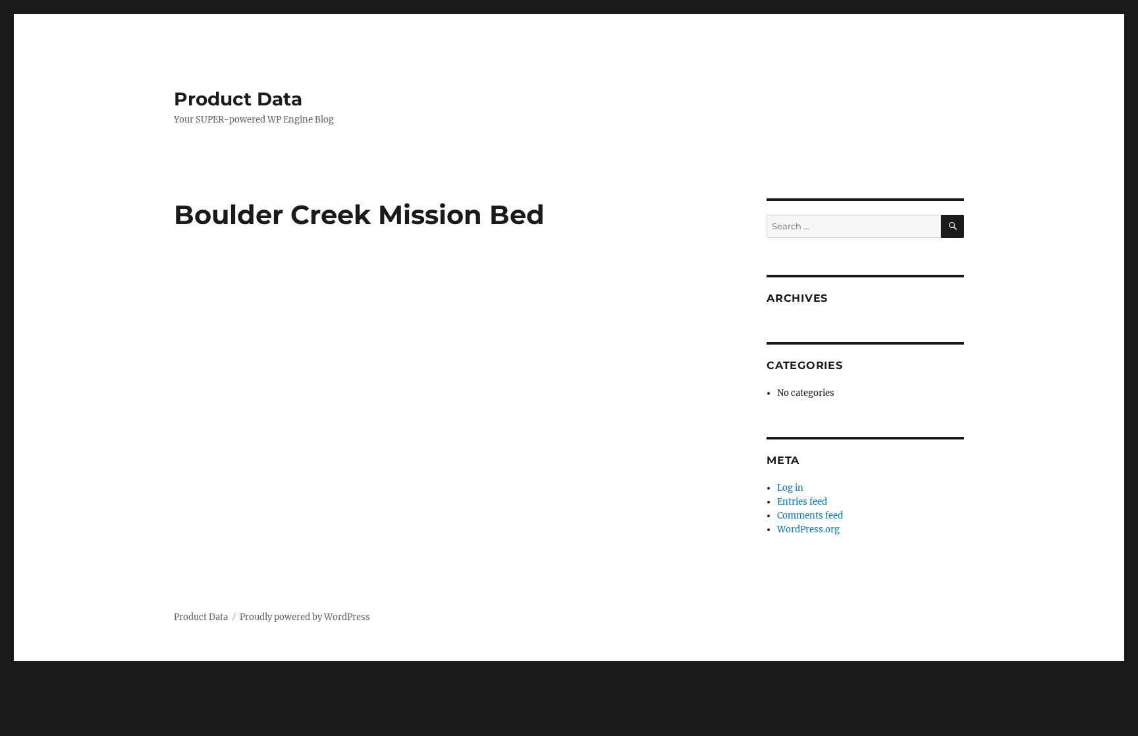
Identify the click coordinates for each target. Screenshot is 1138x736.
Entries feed (802, 501)
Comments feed (810, 515)
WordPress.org (808, 529)
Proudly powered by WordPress (305, 617)
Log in (790, 488)
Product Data (238, 99)
